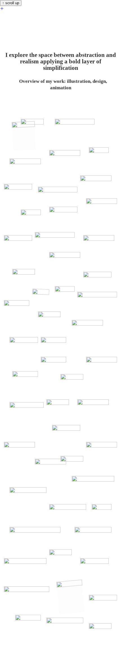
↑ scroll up (10, 3)
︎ (2, 8)
